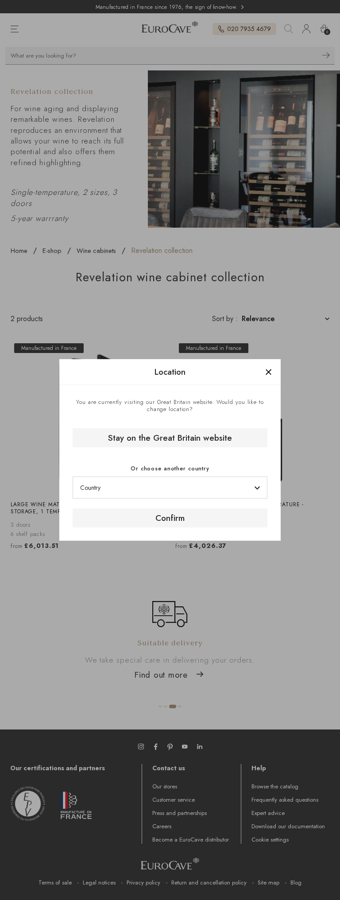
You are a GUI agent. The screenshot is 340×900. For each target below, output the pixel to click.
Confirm (170, 518)
